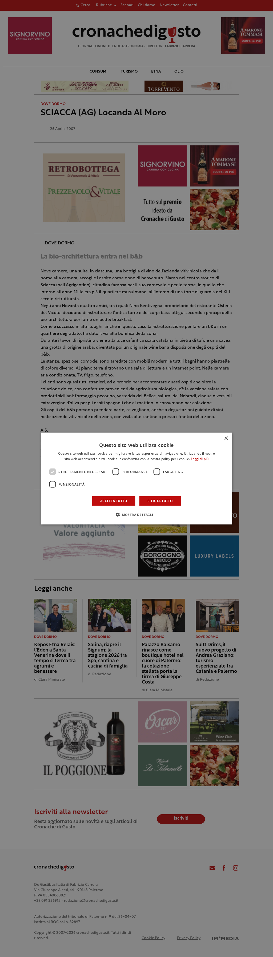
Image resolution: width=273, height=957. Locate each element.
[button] (136, 514)
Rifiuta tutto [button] (160, 501)
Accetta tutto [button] (113, 501)
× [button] (226, 438)
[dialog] (136, 478)
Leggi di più (200, 458)
